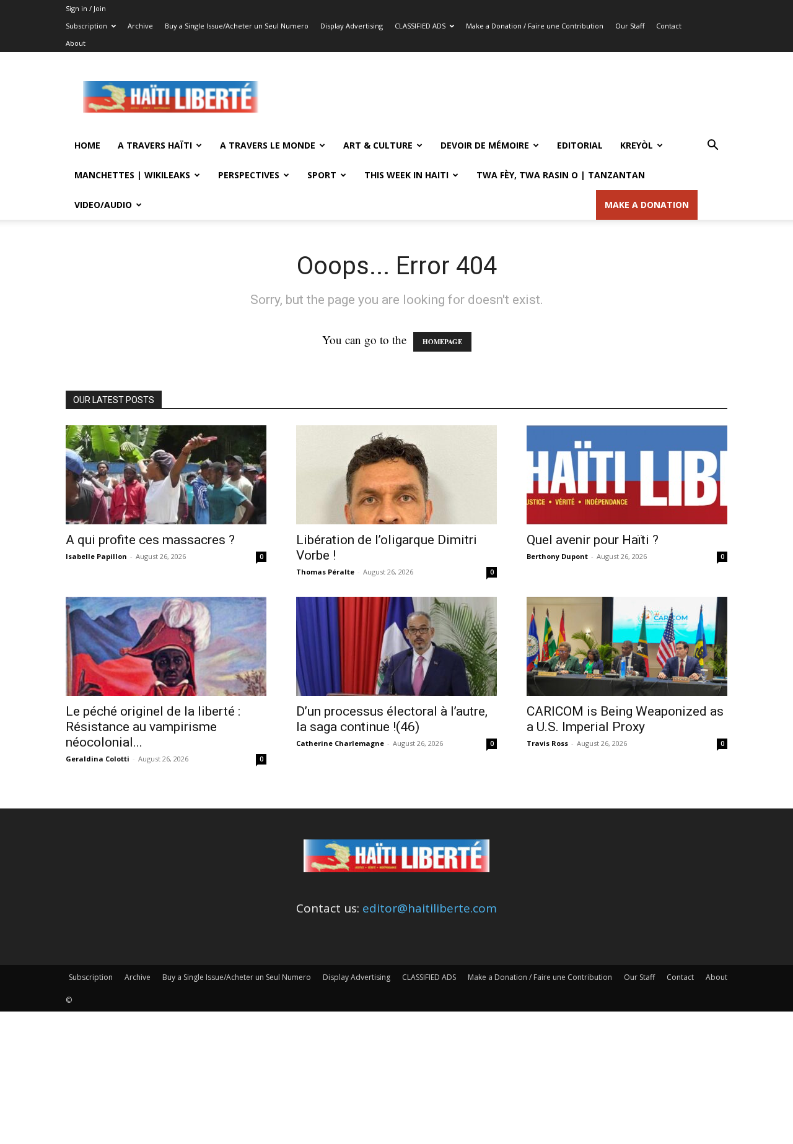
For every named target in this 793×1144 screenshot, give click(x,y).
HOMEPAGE (442, 342)
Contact (668, 25)
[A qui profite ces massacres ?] (166, 474)
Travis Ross (547, 743)
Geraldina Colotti (97, 758)
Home (87, 145)
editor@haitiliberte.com (429, 908)
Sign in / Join (86, 8)
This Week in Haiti (406, 175)
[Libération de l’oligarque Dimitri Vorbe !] (396, 474)
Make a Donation (647, 204)
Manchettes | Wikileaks (132, 175)
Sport (321, 175)
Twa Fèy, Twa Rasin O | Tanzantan (560, 175)
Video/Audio (103, 204)
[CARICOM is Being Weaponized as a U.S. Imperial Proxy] (627, 646)
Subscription (86, 25)
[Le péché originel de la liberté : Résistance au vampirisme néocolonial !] (166, 646)
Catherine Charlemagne (340, 743)
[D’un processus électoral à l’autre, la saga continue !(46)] (396, 646)
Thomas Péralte (325, 571)
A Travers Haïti (155, 145)
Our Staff (629, 25)
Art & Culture (378, 145)
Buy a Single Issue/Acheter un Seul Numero (237, 25)
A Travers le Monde (267, 145)
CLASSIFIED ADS (420, 25)
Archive (140, 25)
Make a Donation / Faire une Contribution (534, 25)
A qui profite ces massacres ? (150, 539)
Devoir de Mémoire (484, 145)
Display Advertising (351, 25)
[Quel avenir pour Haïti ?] (627, 474)
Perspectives (248, 175)
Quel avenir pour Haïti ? (593, 539)
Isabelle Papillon (96, 556)
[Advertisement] (501, 97)
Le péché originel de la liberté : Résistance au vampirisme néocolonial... (153, 727)
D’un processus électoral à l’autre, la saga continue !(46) (392, 719)
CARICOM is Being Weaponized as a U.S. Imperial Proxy (625, 719)
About (75, 43)
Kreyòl (636, 145)
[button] (712, 145)
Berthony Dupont (557, 556)
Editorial (580, 145)
